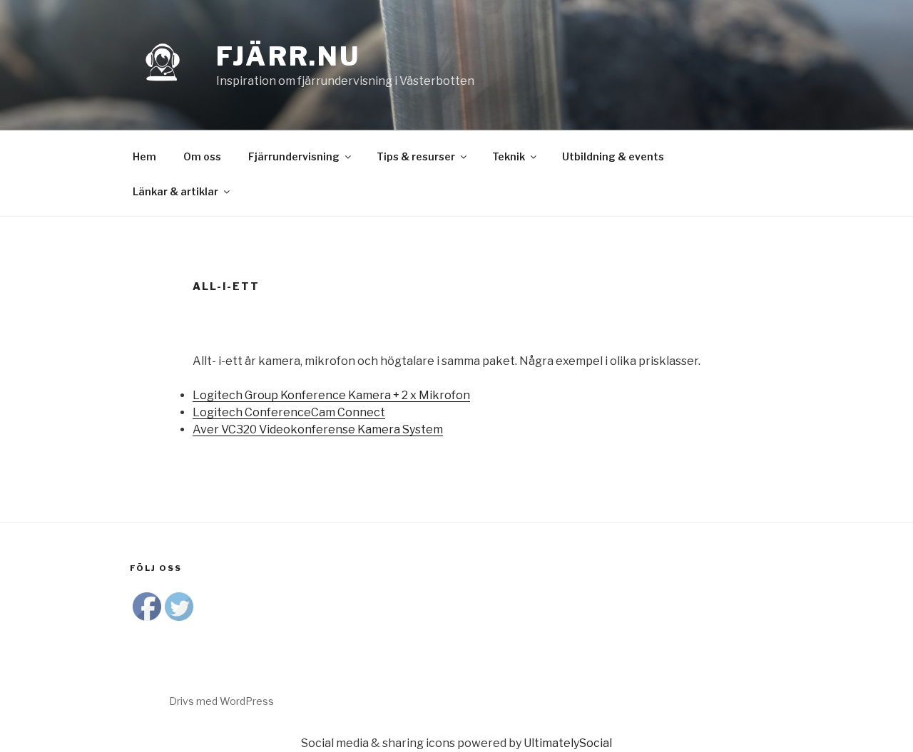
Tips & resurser (416, 156)
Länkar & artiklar (175, 191)
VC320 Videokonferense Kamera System (318, 429)
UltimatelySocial (568, 743)
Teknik (508, 156)
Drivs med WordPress (221, 701)
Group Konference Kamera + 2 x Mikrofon (331, 395)
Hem (144, 156)
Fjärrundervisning (294, 156)
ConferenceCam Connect (289, 412)
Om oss (202, 156)
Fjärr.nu (288, 56)
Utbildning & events (613, 156)
